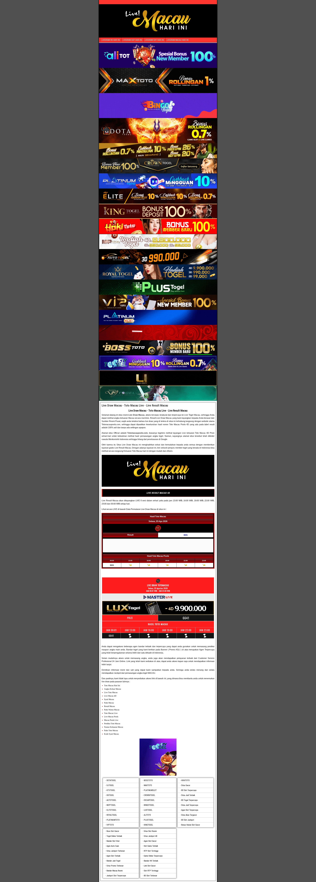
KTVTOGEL (111, 790)
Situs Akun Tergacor (189, 815)
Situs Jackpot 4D (150, 836)
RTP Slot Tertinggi (151, 851)
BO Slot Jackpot (187, 820)
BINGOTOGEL (149, 805)
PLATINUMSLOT (150, 790)
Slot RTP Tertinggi (151, 871)
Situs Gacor (185, 785)
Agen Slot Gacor (150, 841)
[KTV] (158, 757)
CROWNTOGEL (149, 795)
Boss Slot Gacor (113, 831)
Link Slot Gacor (150, 866)
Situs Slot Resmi (150, 831)
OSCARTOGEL (149, 800)
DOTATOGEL (111, 780)
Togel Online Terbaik (114, 836)
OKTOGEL (110, 795)
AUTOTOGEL (111, 800)
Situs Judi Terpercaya (189, 805)
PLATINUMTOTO (113, 820)
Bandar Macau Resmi (115, 871)
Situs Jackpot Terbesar (116, 851)
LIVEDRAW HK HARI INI (111, 40)
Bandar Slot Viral (113, 841)
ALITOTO (147, 815)
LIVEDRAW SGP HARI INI (132, 40)
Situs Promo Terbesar (115, 866)
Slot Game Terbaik (151, 846)
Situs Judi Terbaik (188, 795)
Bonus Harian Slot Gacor (190, 825)
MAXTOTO (148, 785)
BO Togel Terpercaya (189, 800)
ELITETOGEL (111, 810)
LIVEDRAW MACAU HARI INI (177, 40)
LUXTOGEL (148, 810)
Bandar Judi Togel (113, 861)
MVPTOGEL (111, 805)
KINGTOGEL (148, 825)
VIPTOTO (110, 825)
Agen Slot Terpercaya (189, 810)
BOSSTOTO (148, 780)
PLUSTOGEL (149, 820)
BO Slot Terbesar (150, 875)
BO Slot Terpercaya (188, 790)
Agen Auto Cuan (113, 846)
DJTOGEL (110, 785)
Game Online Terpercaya (153, 856)
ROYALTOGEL (112, 815)
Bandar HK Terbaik (151, 861)
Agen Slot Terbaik (113, 856)
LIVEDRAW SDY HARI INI (154, 40)
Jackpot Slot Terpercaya (116, 875)
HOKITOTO (185, 780)
